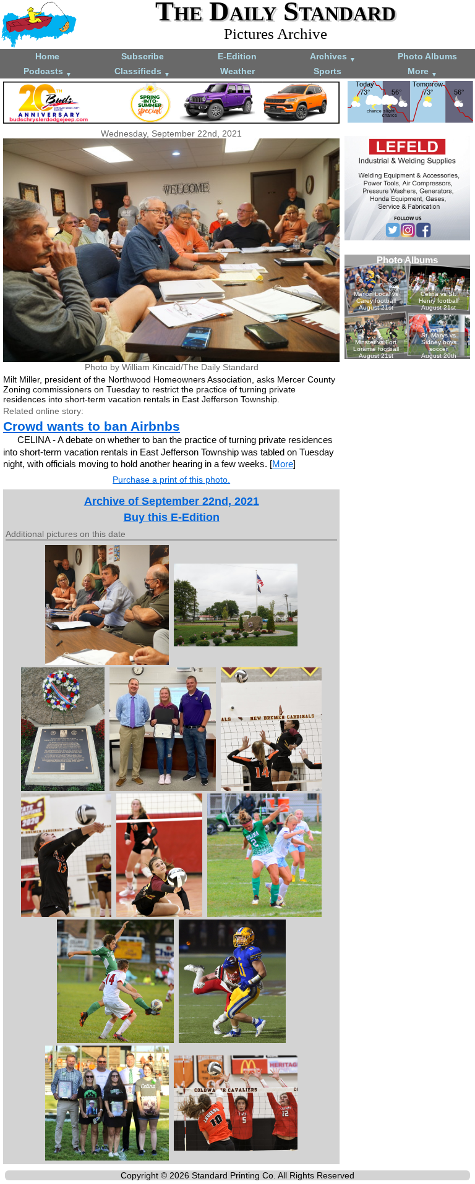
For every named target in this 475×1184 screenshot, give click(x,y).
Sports (327, 71)
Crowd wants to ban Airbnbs (91, 426)
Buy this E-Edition (172, 517)
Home (47, 56)
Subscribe (142, 56)
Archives (333, 57)
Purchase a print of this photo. (171, 479)
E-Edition (237, 56)
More (422, 72)
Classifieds (142, 72)
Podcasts (48, 72)
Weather (237, 71)
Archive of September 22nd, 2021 (171, 501)
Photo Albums (427, 56)
